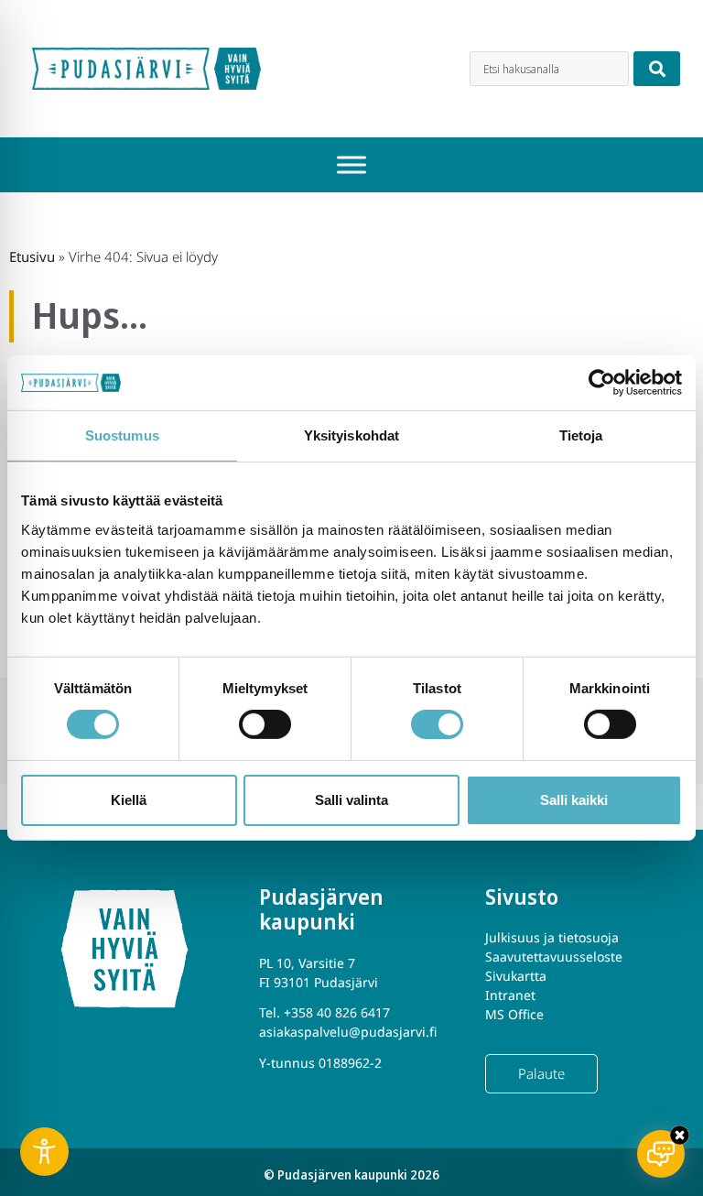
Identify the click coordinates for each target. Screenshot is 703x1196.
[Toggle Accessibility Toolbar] (44, 1151)
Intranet (510, 995)
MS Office (514, 1014)
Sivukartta (515, 975)
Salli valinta (351, 800)
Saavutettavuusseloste (553, 956)
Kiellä (128, 800)
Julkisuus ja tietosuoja (552, 937)
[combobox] (549, 68)
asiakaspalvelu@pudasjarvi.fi (348, 1031)
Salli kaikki (574, 800)
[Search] (656, 68)
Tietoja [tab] (581, 435)
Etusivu (32, 256)
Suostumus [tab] (122, 435)
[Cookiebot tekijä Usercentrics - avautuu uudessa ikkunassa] (602, 383)
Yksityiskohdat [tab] (351, 435)
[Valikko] (351, 165)
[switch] (265, 724)
